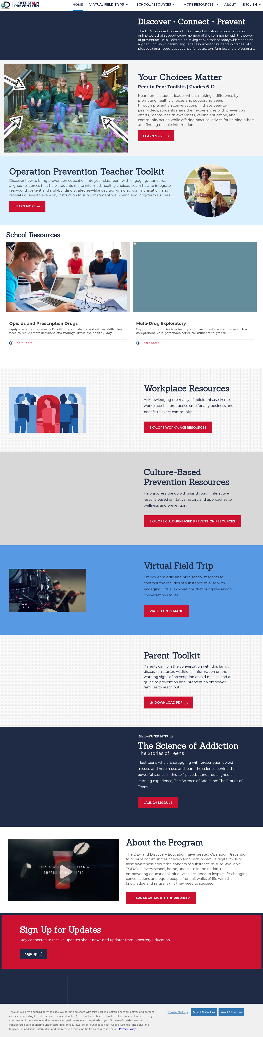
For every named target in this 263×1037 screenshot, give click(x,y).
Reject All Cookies (231, 1012)
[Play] (65, 872)
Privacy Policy (127, 1028)
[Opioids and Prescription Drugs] (68, 277)
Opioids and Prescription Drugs (43, 323)
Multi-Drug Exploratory (161, 323)
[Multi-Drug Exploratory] (195, 277)
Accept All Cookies (204, 1012)
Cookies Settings (178, 1012)
